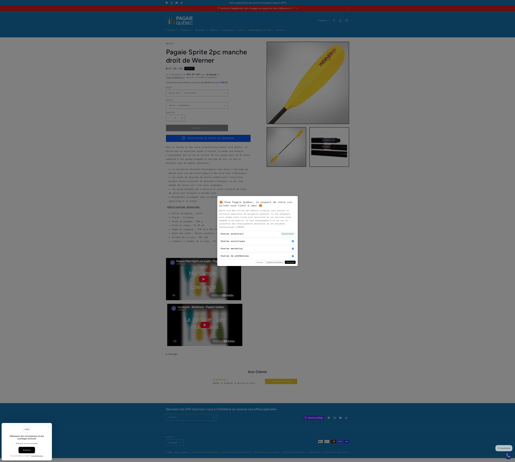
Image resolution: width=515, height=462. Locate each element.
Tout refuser (259, 262)
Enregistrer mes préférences (275, 262)
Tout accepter (290, 262)
